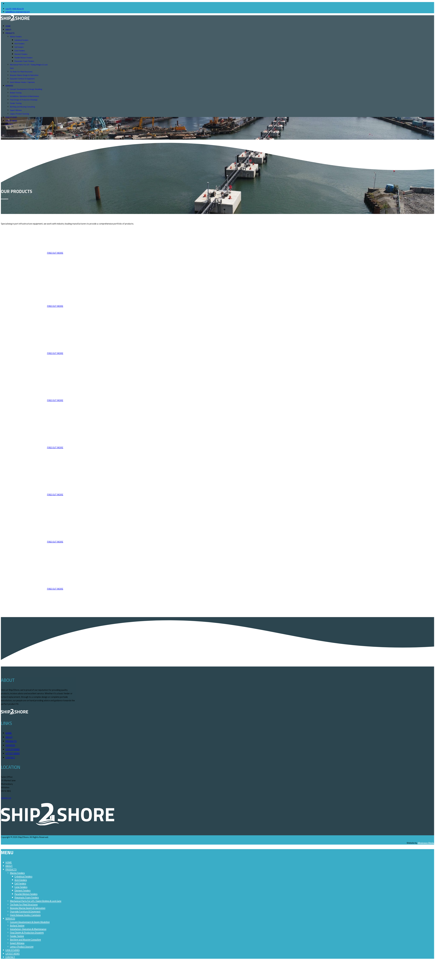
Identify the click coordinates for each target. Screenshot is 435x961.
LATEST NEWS (11, 120)
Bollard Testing (16, 92)
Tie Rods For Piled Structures (21, 71)
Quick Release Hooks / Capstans (22, 82)
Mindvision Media (426, 843)
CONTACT (9, 124)
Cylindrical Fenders (21, 40)
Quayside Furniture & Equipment (22, 78)
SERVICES (9, 85)
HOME (7, 26)
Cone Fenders (19, 50)
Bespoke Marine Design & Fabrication (24, 75)
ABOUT (8, 29)
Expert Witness (16, 110)
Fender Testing (16, 103)
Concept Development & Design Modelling (26, 89)
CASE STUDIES (11, 117)
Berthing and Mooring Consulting (22, 106)
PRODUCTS (9, 33)
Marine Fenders (16, 36)
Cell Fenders (19, 47)
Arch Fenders (19, 43)
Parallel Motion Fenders (23, 57)
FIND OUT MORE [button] (55, 253)
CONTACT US (6, 798)
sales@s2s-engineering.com (17, 11)
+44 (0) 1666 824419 (14, 8)
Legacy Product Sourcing (19, 113)
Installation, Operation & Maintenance (24, 96)
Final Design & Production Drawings (23, 99)
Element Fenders (20, 54)
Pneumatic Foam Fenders (24, 61)
